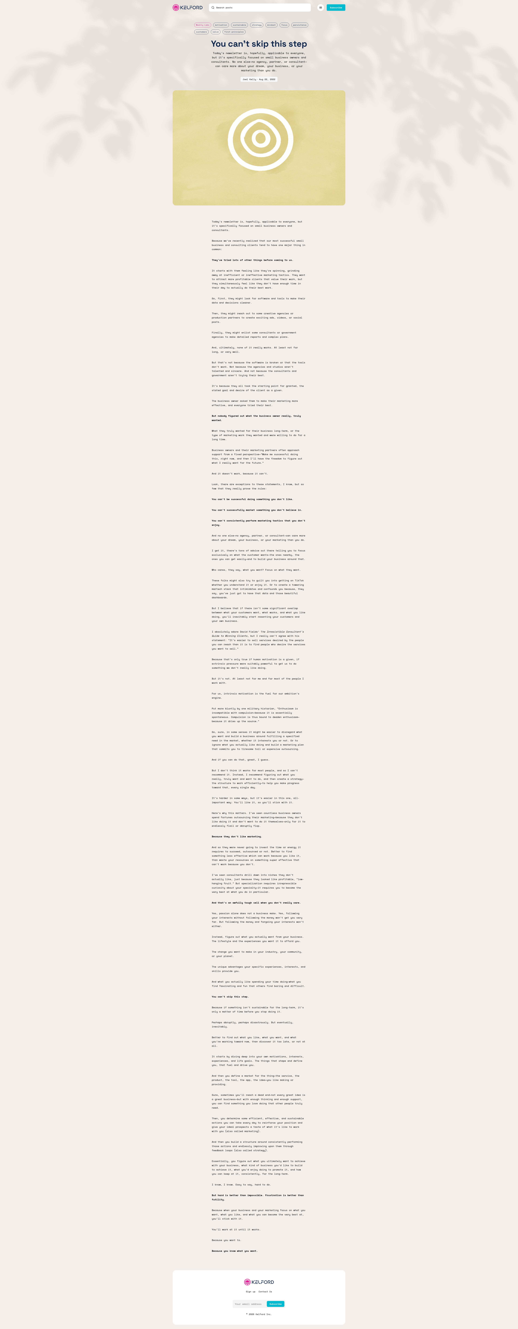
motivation (221, 24)
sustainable (239, 24)
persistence (299, 24)
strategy (257, 24)
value (216, 31)
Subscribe (276, 1304)
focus (284, 24)
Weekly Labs (202, 24)
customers (201, 31)
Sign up (250, 1291)
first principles (234, 31)
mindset (271, 24)
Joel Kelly (249, 79)
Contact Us (265, 1291)
